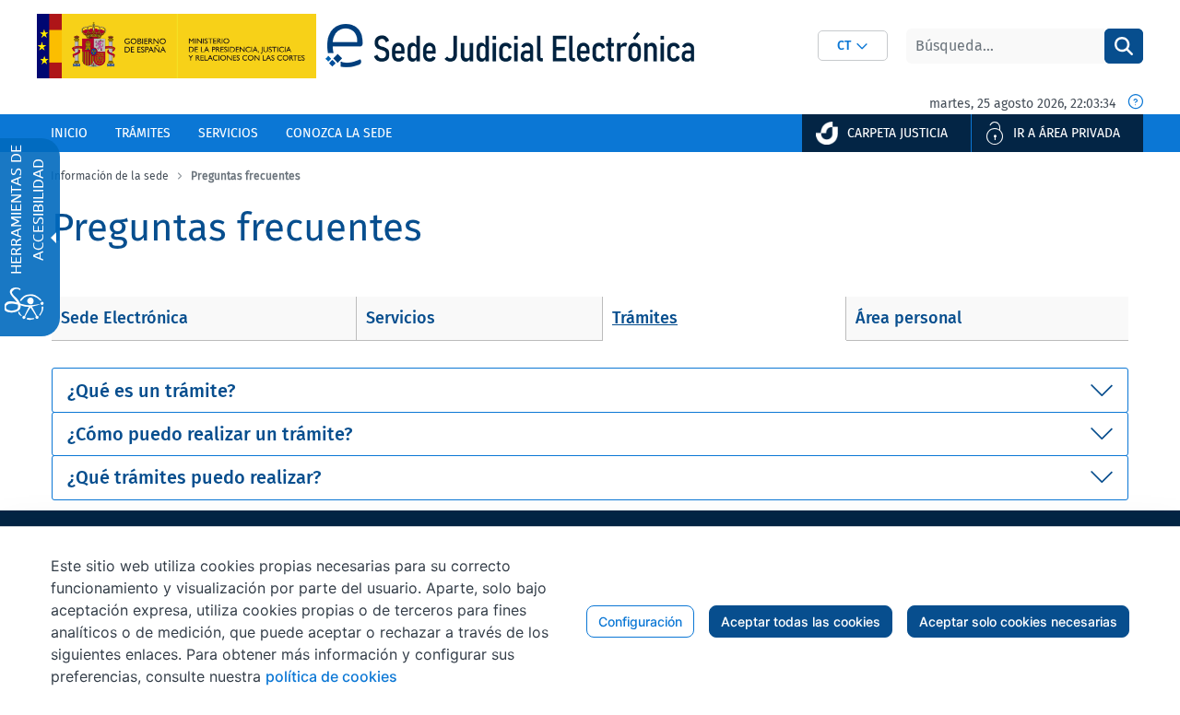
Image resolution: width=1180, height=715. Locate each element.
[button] (853, 45)
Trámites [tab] (645, 318)
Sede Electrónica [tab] (124, 318)
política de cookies (331, 676)
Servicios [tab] (400, 318)
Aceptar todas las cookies (800, 621)
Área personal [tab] (909, 318)
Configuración (640, 621)
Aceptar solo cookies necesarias (1018, 621)
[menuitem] (69, 133)
